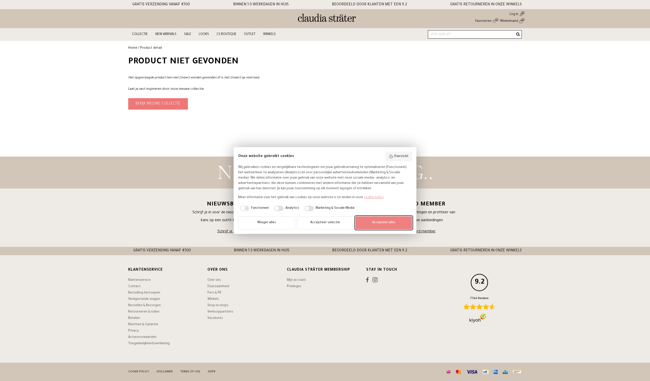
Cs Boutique (226, 34)
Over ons (214, 280)
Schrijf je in (226, 232)
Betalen (134, 318)
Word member (423, 232)
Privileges (294, 286)
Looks (204, 34)
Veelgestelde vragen (144, 299)
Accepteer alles (383, 222)
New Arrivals (165, 34)
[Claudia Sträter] (327, 19)
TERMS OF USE (190, 371)
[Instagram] (375, 281)
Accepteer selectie (325, 222)
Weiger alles (266, 222)
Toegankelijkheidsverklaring (149, 343)
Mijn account (296, 280)
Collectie (140, 34)
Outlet (249, 34)
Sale (187, 34)
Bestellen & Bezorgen (144, 305)
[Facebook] (367, 281)
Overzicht (401, 156)
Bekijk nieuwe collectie (158, 104)
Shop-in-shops (218, 305)
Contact (134, 286)
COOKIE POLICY (138, 371)
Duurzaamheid (218, 286)
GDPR (211, 371)
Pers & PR (214, 293)
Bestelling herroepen (144, 293)
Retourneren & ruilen (143, 312)
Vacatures (215, 318)
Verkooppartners (220, 312)
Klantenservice (139, 280)
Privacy (133, 331)
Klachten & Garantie (143, 324)
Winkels (269, 34)
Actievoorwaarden (142, 337)
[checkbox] (253, 208)
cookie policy (374, 197)
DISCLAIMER (165, 371)
